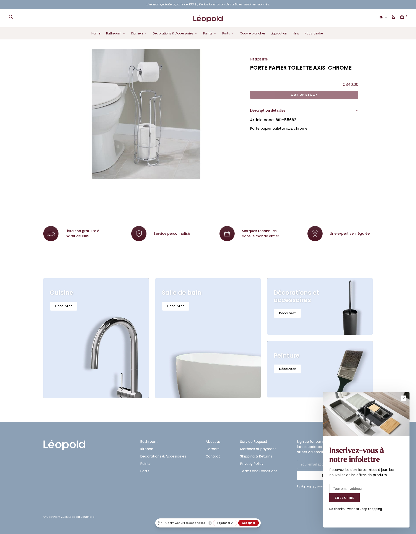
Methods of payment (258, 448)
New (296, 33)
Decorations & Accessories (173, 33)
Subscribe (344, 498)
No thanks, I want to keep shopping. (356, 509)
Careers (212, 448)
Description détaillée (267, 110)
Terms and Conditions (258, 471)
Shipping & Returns (256, 456)
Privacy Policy (251, 463)
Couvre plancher (252, 33)
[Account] (394, 17)
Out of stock (304, 95)
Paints (207, 33)
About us (213, 441)
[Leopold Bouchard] (64, 443)
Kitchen (137, 33)
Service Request (253, 441)
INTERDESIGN (259, 59)
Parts (226, 33)
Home (96, 33)
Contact (213, 456)
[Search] (11, 17)
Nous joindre (314, 33)
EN (381, 17)
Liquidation (279, 33)
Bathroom (113, 33)
